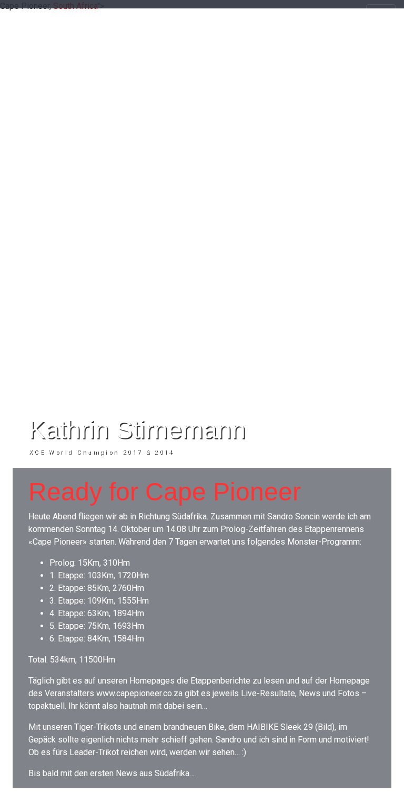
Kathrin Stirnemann (137, 430)
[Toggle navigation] (381, 14)
